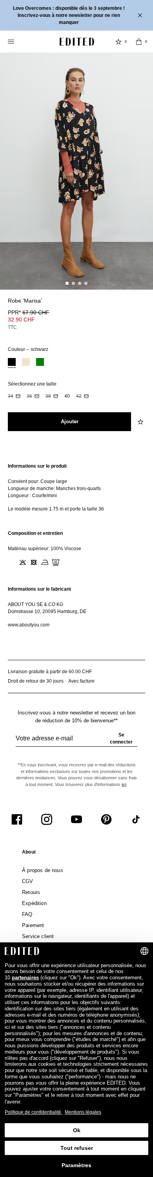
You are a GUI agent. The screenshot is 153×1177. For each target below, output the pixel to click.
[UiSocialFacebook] (17, 819)
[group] (76, 741)
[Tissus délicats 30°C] (12, 562)
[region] (76, 487)
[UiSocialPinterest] (106, 819)
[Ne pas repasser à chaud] (45, 562)
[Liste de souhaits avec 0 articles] (118, 41)
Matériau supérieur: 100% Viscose (44, 548)
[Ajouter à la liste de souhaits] (141, 421)
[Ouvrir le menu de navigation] (12, 42)
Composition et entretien (35, 533)
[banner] (76, 15)
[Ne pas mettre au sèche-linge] (34, 562)
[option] (12, 363)
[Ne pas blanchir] (23, 562)
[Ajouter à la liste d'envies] (141, 305)
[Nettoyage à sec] (56, 562)
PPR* (28, 312)
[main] (76, 545)
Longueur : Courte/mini (32, 495)
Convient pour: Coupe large (37, 481)
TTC (12, 327)
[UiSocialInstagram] (46, 819)
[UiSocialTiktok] (136, 819)
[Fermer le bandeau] (141, 15)
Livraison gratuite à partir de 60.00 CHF (50, 671)
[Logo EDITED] (77, 42)
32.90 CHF (21, 319)
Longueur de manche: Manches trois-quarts (54, 488)
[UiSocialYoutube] (76, 819)
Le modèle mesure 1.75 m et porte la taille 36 (56, 509)
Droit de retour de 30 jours (36, 681)
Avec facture (81, 681)
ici (124, 784)
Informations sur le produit (37, 466)
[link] (29, 854)
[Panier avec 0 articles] (139, 41)
